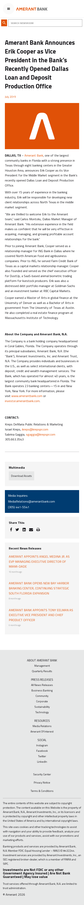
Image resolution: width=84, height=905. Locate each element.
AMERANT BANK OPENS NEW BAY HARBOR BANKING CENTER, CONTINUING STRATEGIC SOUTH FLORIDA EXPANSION (39, 588)
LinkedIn (42, 762)
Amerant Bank (33, 155)
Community (42, 696)
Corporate (42, 701)
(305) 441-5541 (18, 507)
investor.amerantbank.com (22, 401)
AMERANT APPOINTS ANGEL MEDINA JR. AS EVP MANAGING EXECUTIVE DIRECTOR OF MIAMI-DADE (39, 561)
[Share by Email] (31, 529)
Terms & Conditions (42, 791)
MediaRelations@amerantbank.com (31, 501)
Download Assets (21, 476)
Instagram (42, 745)
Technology (42, 712)
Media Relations (42, 726)
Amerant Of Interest (42, 731)
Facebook (42, 751)
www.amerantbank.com (26, 396)
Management (42, 666)
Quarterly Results (42, 671)
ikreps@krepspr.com (35, 429)
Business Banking (42, 690)
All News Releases (42, 685)
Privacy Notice (42, 782)
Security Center (42, 774)
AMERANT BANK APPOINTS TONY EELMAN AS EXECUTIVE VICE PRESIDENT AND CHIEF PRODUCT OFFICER (41, 615)
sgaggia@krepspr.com (40, 434)
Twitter (42, 756)
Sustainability (42, 707)
